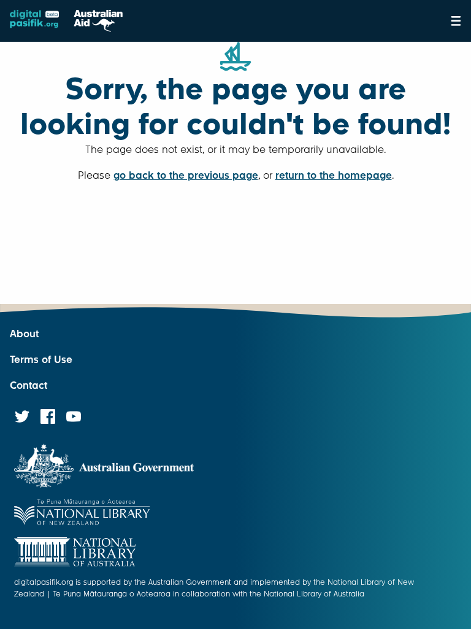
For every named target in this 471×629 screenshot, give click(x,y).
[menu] (456, 21)
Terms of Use (41, 359)
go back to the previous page (185, 175)
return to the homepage (333, 175)
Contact (28, 385)
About (24, 333)
